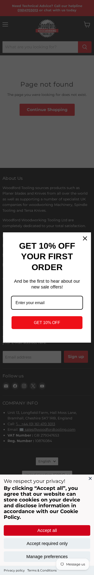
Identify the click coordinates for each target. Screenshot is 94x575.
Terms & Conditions (42, 570)
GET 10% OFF (47, 322)
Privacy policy (14, 570)
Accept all (47, 530)
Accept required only (47, 543)
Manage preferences (47, 556)
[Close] (90, 478)
